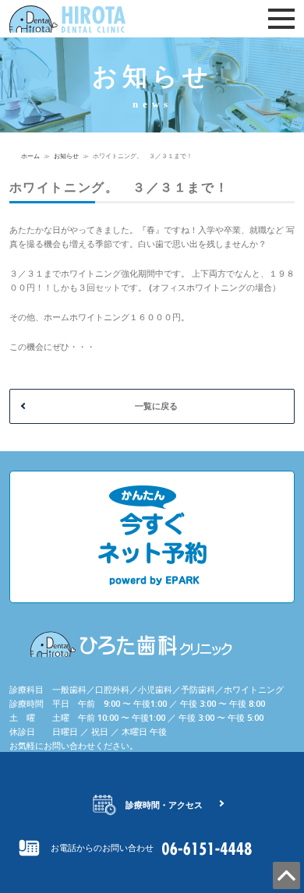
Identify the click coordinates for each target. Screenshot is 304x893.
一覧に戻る (156, 405)
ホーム (30, 155)
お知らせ (66, 155)
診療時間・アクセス (164, 804)
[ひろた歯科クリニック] (87, 19)
